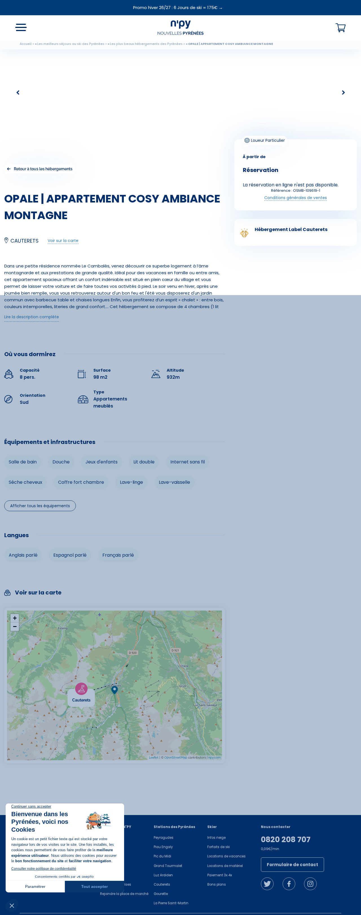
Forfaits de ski (218, 847)
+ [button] (15, 618)
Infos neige (216, 837)
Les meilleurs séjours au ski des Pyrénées (70, 44)
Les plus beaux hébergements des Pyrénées (146, 44)
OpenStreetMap (175, 757)
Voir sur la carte (63, 240)
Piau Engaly (163, 847)
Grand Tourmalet (168, 866)
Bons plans (216, 884)
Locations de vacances (226, 856)
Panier (341, 27)
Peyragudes (163, 837)
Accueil (26, 44)
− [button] (15, 626)
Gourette (161, 894)
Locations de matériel (225, 866)
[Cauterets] (95, 692)
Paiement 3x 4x (219, 875)
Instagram (310, 883)
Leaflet (154, 757)
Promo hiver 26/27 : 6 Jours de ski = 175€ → (178, 7)
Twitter (267, 883)
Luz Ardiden (163, 875)
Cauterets (162, 884)
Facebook (289, 883)
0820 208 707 (286, 839)
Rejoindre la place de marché (124, 894)
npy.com (214, 757)
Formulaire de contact (292, 865)
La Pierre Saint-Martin (171, 903)
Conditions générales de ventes (295, 198)
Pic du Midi (162, 856)
